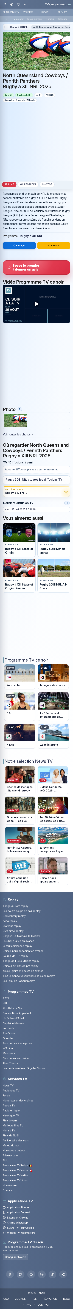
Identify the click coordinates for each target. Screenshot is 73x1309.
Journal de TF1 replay (15, 955)
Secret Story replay (14, 915)
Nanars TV (9, 1130)
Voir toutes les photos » (18, 434)
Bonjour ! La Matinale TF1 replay (21, 935)
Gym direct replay (13, 930)
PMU (5, 1160)
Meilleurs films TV (13, 1125)
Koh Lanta (8, 1028)
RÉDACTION (50, 1298)
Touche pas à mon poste (17, 1043)
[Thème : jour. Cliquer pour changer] (18, 4)
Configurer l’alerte (15, 1256)
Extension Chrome (17, 1217)
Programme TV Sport (15, 1180)
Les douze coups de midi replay (22, 910)
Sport (8, 95)
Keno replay (10, 920)
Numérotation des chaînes (18, 1100)
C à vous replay (12, 925)
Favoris (55, 245)
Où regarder (28, 184)
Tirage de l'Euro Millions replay (21, 960)
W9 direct (8, 1048)
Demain (50, 19)
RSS (34, 1298)
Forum (6, 1095)
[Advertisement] (36, 141)
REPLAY (45, 12)
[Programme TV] (4, 27)
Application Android (18, 1212)
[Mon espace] (12, 4)
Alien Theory (10, 1063)
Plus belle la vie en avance (18, 940)
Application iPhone (18, 1207)
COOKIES (20, 1298)
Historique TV (11, 1115)
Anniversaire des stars (16, 1140)
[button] (63, 1274)
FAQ (29, 1304)
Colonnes (62, 19)
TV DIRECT (28, 12)
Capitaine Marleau (13, 1023)
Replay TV (9, 1105)
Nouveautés (10, 1185)
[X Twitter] (20, 1274)
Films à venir (10, 1120)
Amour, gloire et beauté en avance (23, 970)
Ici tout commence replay (17, 945)
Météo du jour (11, 1145)
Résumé (9, 184)
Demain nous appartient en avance (23, 950)
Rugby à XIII (23, 95)
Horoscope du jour (14, 1150)
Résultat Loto (10, 1155)
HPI (5, 1003)
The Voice (9, 1033)
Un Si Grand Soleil (13, 1018)
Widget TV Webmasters (21, 1232)
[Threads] (42, 1274)
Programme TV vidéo (15, 1175)
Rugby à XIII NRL (18, 27)
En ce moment (34, 19)
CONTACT (44, 1304)
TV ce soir (18, 19)
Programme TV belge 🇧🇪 (17, 1165)
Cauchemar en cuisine (16, 1058)
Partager (21, 245)
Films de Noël (11, 1135)
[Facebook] (10, 1274)
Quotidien (8, 1038)
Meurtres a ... (10, 1053)
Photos (47, 184)
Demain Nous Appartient (17, 1013)
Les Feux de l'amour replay (19, 980)
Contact (7, 1190)
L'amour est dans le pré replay (20, 965)
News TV (8, 1085)
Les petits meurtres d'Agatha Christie (24, 1068)
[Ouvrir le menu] (5, 4)
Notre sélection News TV (29, 761)
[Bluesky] (31, 1274)
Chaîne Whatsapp (17, 1222)
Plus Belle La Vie (12, 1008)
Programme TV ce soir (26, 660)
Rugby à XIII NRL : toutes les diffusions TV (34, 479)
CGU (6, 1298)
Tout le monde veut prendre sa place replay (29, 975)
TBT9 (6, 998)
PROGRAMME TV (11, 12)
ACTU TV (62, 12)
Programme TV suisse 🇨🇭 (17, 1170)
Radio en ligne (11, 1110)
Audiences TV (11, 1090)
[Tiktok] (52, 1274)
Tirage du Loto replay (15, 905)
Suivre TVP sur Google (20, 1227)
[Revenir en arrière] (25, 4)
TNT (6, 19)
